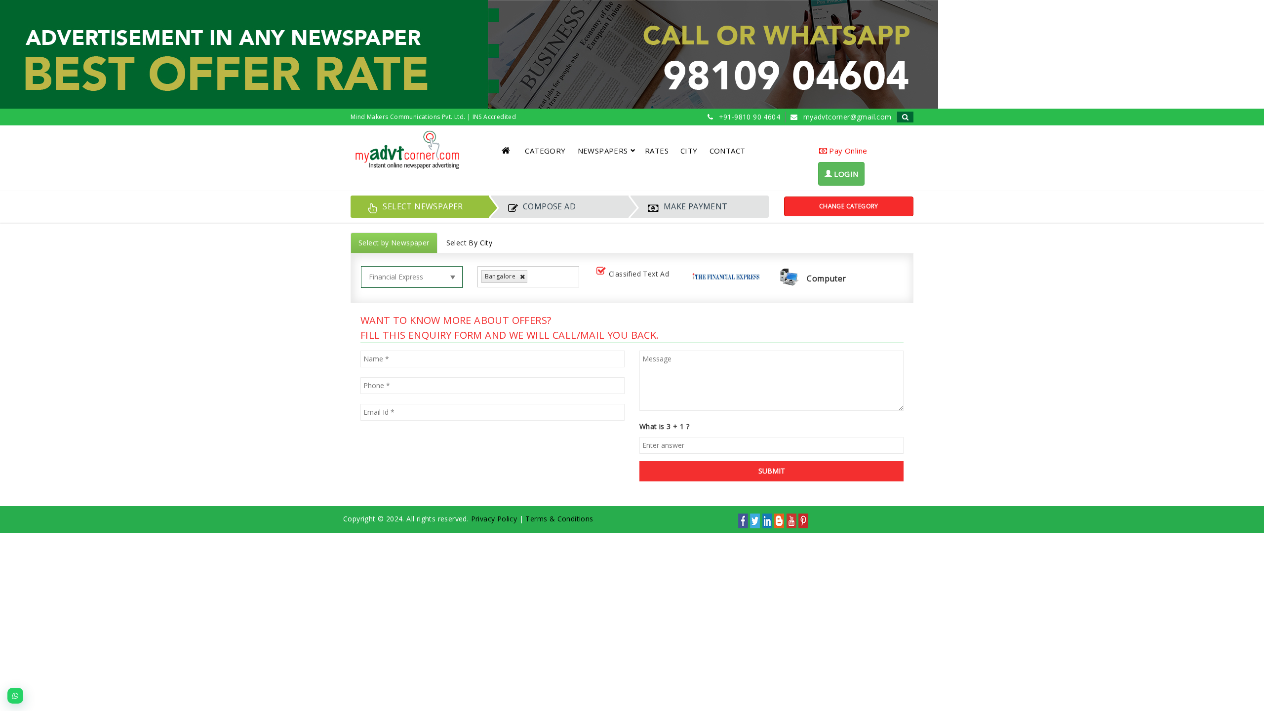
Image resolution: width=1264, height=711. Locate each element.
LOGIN (845, 174)
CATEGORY (545, 151)
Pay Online (847, 151)
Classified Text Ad (639, 273)
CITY (689, 151)
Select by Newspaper (394, 242)
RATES (657, 151)
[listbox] (533, 276)
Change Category (848, 206)
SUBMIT (771, 470)
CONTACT (728, 151)
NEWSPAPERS (603, 151)
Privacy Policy (494, 518)
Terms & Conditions (559, 518)
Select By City (469, 242)
